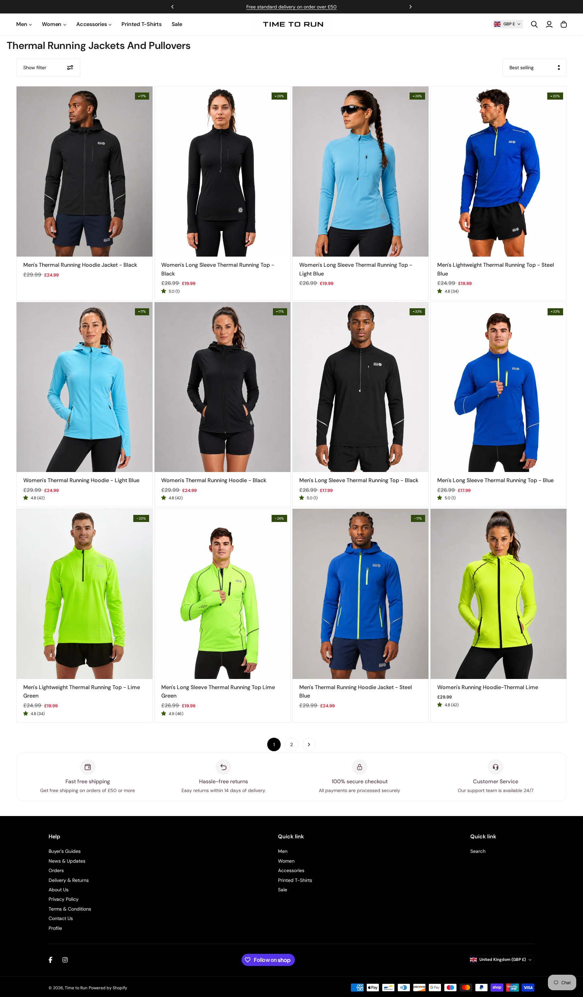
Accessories (291, 870)
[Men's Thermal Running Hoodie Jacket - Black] (84, 171)
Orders (56, 870)
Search (477, 851)
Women (286, 861)
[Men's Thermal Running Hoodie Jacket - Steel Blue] (360, 594)
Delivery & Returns (69, 880)
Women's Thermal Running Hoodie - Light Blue (81, 480)
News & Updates (67, 861)
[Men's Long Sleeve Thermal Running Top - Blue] (498, 387)
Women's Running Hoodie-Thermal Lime (487, 687)
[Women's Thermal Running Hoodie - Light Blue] (84, 387)
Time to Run (76, 988)
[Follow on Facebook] (50, 960)
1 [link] (274, 744)
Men (282, 851)
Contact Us (61, 918)
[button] (508, 24)
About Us (58, 890)
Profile (55, 928)
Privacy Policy (64, 899)
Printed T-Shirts (141, 24)
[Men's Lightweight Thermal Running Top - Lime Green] (84, 594)
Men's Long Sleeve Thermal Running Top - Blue (495, 480)
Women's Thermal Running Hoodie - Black (213, 480)
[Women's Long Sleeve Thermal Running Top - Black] (222, 171)
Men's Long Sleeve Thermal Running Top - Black (358, 480)
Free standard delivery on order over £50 (291, 7)
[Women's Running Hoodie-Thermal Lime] (498, 594)
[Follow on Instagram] (65, 960)
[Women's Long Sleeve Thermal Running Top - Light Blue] (360, 171)
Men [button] (21, 24)
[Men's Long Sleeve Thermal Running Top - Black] (360, 387)
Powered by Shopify (108, 988)
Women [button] (51, 24)
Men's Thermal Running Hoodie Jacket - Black (80, 264)
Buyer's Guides (65, 851)
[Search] (534, 24)
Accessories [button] (91, 24)
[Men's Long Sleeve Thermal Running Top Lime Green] (222, 594)
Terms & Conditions (70, 909)
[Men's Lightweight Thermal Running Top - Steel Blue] (498, 171)
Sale (177, 24)
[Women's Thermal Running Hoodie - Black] (222, 387)
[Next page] (309, 744)
